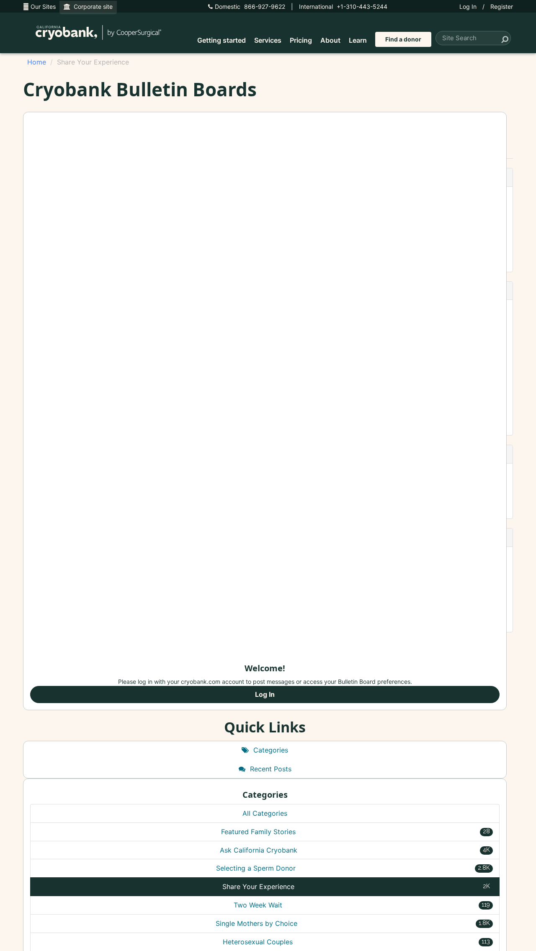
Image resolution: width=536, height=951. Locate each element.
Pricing (301, 40)
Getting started (221, 40)
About (330, 40)
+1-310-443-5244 (343, 6)
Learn (358, 40)
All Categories (264, 813)
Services (267, 40)
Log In (468, 6)
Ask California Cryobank (355, 850)
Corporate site (91, 6)
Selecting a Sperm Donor (353, 868)
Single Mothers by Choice (353, 923)
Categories (269, 750)
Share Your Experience (356, 886)
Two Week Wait (362, 905)
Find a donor (403, 39)
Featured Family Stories (355, 831)
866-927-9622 (250, 6)
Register (501, 6)
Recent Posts (269, 769)
